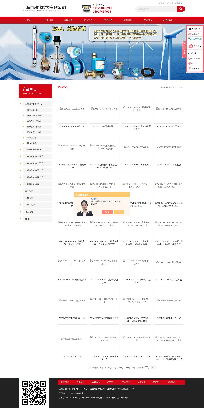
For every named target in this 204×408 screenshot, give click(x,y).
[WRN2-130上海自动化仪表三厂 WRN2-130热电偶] (104, 147)
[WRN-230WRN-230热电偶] (136, 147)
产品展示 (180, 88)
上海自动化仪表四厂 (34, 156)
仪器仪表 (29, 212)
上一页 (121, 368)
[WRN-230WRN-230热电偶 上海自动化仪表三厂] (136, 185)
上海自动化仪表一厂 (34, 104)
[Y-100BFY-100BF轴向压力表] (169, 262)
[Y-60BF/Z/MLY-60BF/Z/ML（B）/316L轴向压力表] (136, 300)
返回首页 (162, 3)
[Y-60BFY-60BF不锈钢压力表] (104, 109)
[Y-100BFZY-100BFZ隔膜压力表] (104, 300)
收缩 (184, 49)
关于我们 (48, 20)
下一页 (128, 368)
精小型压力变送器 (34, 127)
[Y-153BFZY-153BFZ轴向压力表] (72, 262)
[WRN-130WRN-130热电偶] (169, 147)
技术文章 (108, 20)
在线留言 (170, 3)
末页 (134, 368)
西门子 (28, 219)
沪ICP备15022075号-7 (73, 398)
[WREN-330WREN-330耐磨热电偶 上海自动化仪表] (72, 224)
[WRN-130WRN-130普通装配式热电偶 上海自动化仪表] (136, 224)
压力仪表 (29, 198)
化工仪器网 (116, 398)
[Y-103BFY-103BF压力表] (72, 339)
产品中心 (88, 20)
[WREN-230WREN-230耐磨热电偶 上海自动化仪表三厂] (104, 224)
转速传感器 (30, 205)
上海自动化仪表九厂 (34, 184)
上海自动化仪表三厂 (34, 149)
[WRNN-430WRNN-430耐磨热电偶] (72, 185)
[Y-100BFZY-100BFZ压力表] (72, 109)
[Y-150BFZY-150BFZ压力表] (168, 109)
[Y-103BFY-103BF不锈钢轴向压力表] (136, 262)
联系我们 (178, 3)
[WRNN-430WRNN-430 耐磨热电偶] (72, 147)
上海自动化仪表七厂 (34, 177)
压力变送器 (31, 143)
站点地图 (99, 398)
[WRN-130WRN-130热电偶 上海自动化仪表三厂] (104, 185)
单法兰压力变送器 (34, 121)
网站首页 (65, 382)
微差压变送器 (32, 110)
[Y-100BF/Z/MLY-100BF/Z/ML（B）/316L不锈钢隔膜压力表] (169, 339)
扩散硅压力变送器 (34, 132)
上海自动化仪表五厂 (34, 163)
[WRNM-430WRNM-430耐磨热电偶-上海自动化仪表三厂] (169, 185)
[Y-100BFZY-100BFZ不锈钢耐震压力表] (136, 109)
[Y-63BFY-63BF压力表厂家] (169, 300)
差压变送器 (31, 138)
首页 (29, 20)
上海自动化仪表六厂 (34, 170)
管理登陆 (124, 398)
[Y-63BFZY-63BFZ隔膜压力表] (72, 300)
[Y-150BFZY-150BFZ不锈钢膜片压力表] (104, 339)
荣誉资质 (128, 20)
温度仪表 (29, 191)
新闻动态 (68, 20)
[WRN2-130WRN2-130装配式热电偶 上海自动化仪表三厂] (169, 224)
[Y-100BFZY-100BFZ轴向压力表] (136, 339)
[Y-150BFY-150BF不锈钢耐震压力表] (104, 262)
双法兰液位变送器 (34, 115)
